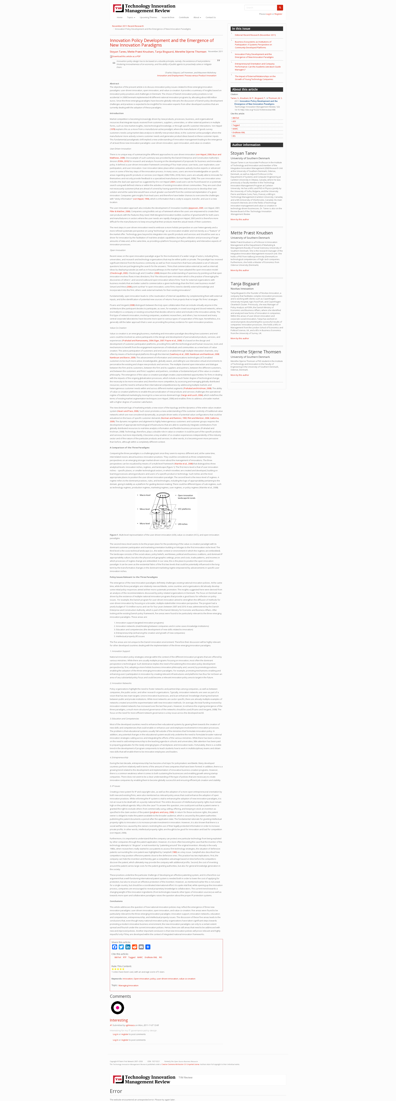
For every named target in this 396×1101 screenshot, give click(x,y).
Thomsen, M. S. (275, 98)
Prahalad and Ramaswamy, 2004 (138, 340)
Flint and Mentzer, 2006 (198, 418)
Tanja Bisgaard (164, 51)
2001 (173, 181)
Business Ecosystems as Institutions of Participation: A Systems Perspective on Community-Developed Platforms (253, 44)
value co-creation (187, 978)
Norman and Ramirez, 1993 (174, 418)
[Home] (145, 9)
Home (120, 17)
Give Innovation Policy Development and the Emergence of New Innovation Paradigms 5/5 (123, 969)
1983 (174, 852)
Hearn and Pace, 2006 (128, 411)
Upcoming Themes (148, 17)
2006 (157, 273)
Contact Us (211, 17)
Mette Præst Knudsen (140, 51)
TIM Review (185, 1077)
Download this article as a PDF (126, 56)
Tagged (131, 957)
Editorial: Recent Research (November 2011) (255, 35)
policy (153, 978)
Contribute (184, 17)
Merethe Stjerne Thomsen (190, 51)
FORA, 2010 (123, 161)
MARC (140, 957)
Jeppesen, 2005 (196, 208)
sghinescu (130, 1025)
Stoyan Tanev (118, 51)
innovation (128, 978)
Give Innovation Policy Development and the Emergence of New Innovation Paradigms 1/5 (113, 969)
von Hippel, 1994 (141, 198)
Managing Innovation (128, 985)
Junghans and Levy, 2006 (162, 812)
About (197, 17)
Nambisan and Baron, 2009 (122, 357)
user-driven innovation (167, 978)
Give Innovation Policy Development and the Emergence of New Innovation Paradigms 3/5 (118, 969)
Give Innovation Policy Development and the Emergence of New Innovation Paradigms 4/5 (120, 969)
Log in (269, 14)
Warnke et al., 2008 (183, 463)
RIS (160, 957)
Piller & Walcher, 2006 (120, 211)
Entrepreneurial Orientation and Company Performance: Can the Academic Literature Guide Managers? (258, 66)
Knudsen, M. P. (247, 98)
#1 (111, 1025)
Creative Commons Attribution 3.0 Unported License (180, 1064)
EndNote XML (151, 957)
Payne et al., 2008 (173, 340)
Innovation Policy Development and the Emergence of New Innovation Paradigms (162, 42)
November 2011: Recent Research (128, 26)
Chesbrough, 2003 (118, 273)
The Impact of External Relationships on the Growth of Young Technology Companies (255, 78)
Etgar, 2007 (159, 340)
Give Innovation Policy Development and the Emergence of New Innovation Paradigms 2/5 (115, 969)
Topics (130, 17)
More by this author (240, 219)
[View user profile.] (166, 1007)
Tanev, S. (235, 98)
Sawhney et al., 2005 (179, 354)
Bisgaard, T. (260, 98)
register (125, 1034)
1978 (112, 129)
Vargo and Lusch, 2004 (191, 395)
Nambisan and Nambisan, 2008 (204, 354)
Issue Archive (168, 17)
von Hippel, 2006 (204, 154)
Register (278, 14)
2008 (132, 305)
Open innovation (141, 978)
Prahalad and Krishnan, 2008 (197, 388)
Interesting (119, 1020)
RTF (124, 957)
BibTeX (118, 957)
